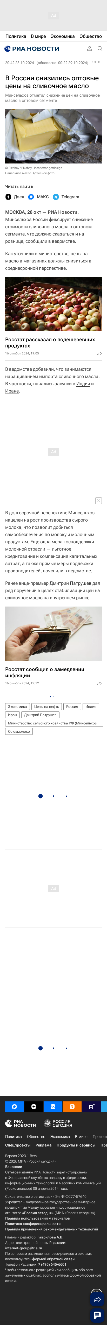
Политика (13, 1136)
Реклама (43, 1145)
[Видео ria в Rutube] (91, 1106)
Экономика (17, 706)
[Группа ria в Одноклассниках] (72, 1106)
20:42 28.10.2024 (19, 63)
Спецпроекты (17, 1145)
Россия (72, 706)
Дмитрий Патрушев (70, 583)
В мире (81, 1136)
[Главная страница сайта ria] (31, 48)
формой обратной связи (53, 1259)
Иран (12, 715)
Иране (12, 391)
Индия (90, 706)
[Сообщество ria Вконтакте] (53, 1106)
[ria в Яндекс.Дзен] (33, 1106)
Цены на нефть (46, 706)
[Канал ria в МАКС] (14, 1106)
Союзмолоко (19, 731)
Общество (36, 1136)
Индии (83, 383)
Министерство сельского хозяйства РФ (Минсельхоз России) (55, 723)
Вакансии (13, 1167)
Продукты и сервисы (76, 1145)
